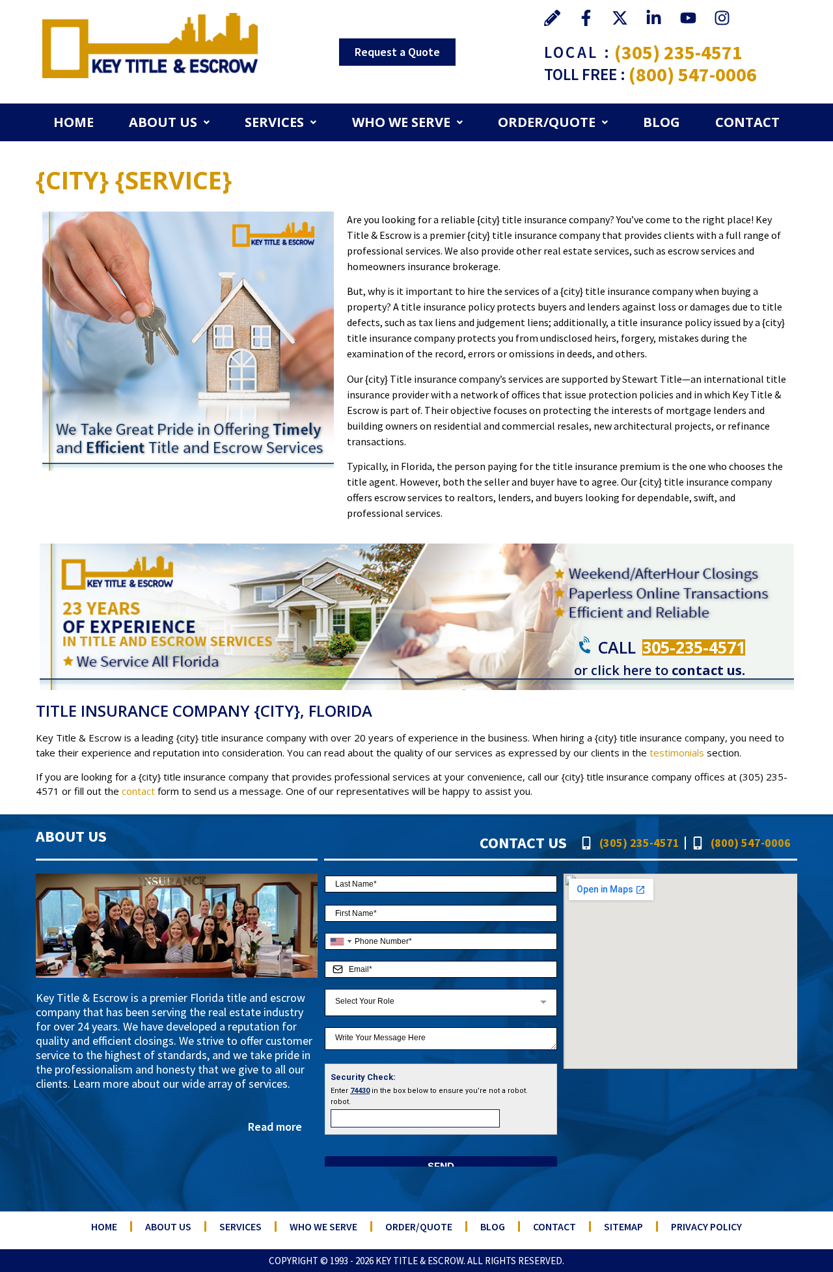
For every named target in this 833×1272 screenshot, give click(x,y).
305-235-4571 (693, 647)
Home (73, 122)
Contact (747, 122)
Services (274, 122)
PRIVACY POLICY (706, 1226)
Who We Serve (401, 122)
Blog (661, 122)
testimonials (676, 752)
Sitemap (623, 1226)
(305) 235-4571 (678, 52)
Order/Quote (546, 122)
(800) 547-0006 (693, 74)
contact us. (708, 670)
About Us (163, 122)
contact (138, 790)
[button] (169, 122)
